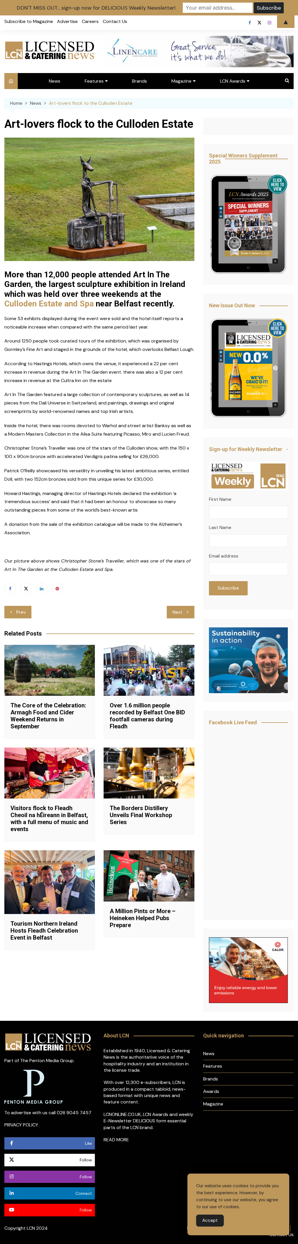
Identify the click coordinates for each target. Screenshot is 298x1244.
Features (94, 81)
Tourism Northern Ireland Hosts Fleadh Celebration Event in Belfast (44, 930)
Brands (139, 81)
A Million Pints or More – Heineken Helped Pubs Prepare (142, 918)
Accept (210, 1220)
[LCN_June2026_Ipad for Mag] (248, 368)
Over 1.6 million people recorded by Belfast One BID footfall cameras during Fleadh (147, 716)
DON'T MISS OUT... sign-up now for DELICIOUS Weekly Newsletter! (96, 7)
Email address (223, 556)
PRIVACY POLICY (21, 1125)
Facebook (10, 588)
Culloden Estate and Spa (49, 303)
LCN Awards (232, 81)
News (54, 81)
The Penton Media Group (47, 1060)
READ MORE (116, 1140)
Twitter (26, 588)
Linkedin (41, 588)
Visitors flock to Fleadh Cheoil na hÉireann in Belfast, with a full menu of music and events (49, 819)
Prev (21, 612)
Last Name (220, 527)
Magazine (181, 81)
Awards (211, 1091)
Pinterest (57, 588)
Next (177, 612)
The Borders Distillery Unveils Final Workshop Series (141, 815)
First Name (220, 499)
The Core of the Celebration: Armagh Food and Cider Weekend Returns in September (48, 716)
